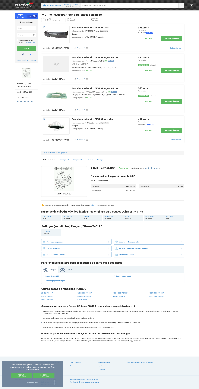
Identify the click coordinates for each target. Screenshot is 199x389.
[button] (62, 20)
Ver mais (148, 39)
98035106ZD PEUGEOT (120, 293)
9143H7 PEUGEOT (47, 296)
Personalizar (32, 382)
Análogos (100, 160)
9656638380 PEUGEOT (84, 293)
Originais (91, 160)
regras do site (30, 42)
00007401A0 (149, 218)
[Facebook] (22, 55)
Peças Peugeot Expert (123, 276)
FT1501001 (46, 232)
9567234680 (47, 218)
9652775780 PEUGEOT (156, 296)
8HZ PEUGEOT (82, 300)
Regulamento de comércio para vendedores (84, 379)
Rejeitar (44, 375)
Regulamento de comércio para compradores (84, 382)
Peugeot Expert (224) (52, 276)
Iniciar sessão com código (26, 60)
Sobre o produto (64, 160)
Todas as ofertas (49, 160)
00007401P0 (68, 218)
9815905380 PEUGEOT (156, 293)
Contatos (101, 369)
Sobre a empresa (104, 362)
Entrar (26, 49)
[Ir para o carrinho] (191, 5)
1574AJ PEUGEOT (47, 300)
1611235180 (109, 218)
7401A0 (86, 218)
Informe (93, 205)
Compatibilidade (78, 160)
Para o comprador (76, 366)
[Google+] (29, 55)
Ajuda (100, 366)
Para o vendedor (75, 362)
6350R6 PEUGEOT (119, 296)
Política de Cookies (32, 369)
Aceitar (21, 375)
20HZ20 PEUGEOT (47, 293)
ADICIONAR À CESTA (172, 39)
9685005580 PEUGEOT (84, 296)
